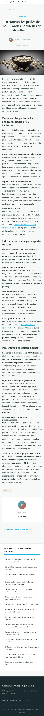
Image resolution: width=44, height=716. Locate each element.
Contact (28, 700)
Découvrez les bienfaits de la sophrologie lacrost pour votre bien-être (19, 583)
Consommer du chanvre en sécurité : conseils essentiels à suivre (21, 640)
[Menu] (36, 2)
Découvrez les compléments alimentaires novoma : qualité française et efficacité (19, 626)
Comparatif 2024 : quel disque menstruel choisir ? (19, 618)
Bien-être (12, 10)
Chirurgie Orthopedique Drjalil (18, 685)
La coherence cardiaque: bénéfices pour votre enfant (21, 663)
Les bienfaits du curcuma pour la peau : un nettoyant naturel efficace (20, 655)
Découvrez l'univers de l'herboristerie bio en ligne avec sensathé (20, 633)
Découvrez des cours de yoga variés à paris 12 (21, 604)
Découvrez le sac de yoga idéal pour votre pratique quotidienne (20, 590)
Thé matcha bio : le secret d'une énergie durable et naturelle (22, 648)
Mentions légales (16, 700)
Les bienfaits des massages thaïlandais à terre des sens (21, 568)
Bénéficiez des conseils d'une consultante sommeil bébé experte (19, 611)
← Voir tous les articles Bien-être (15, 530)
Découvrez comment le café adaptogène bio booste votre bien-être (20, 560)
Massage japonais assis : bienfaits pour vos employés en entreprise (20, 598)
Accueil (4, 10)
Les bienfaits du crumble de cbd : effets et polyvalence (20, 575)
